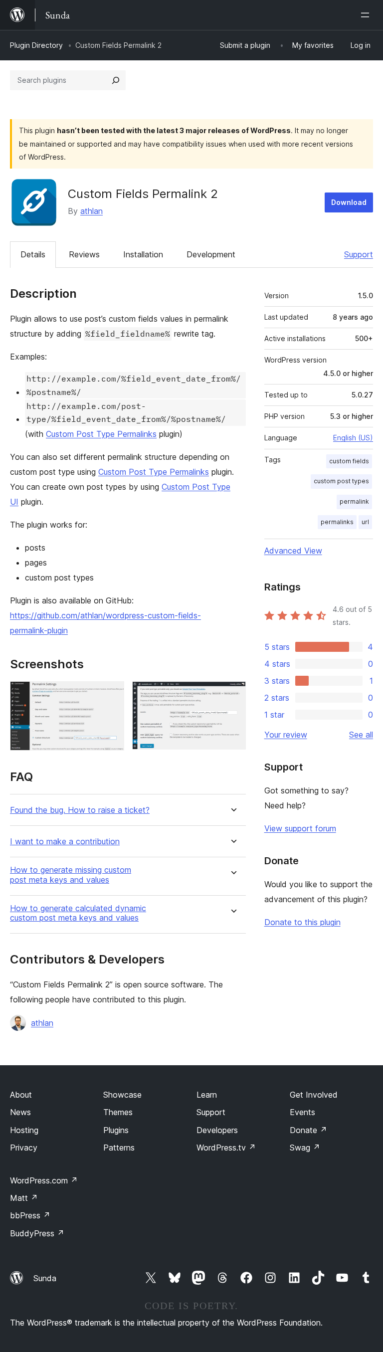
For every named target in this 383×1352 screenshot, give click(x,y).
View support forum (300, 828)
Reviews (84, 254)
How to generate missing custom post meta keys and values (70, 874)
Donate (308, 1130)
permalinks (337, 522)
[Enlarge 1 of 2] (111, 695)
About (21, 1095)
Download (349, 202)
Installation (143, 254)
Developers (217, 1130)
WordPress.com (44, 1180)
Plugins (116, 1130)
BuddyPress (37, 1233)
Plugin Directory (36, 45)
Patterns (119, 1148)
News (20, 1112)
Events (302, 1112)
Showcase (122, 1095)
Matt (24, 1198)
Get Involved (314, 1095)
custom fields (349, 461)
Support (358, 254)
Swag (305, 1148)
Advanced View (293, 551)
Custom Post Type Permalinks (101, 434)
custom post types (341, 481)
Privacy (23, 1148)
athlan (91, 211)
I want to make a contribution (65, 841)
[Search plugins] (116, 80)
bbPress (30, 1215)
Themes (118, 1112)
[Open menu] (367, 15)
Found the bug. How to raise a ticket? (80, 810)
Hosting (24, 1130)
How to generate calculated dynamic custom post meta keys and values (78, 913)
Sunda (44, 1278)
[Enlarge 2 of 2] (232, 695)
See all (361, 735)
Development (211, 254)
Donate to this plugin (302, 922)
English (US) (353, 437)
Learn (206, 1095)
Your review (285, 735)
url (365, 522)
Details (32, 254)
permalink (354, 501)
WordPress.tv (226, 1148)
